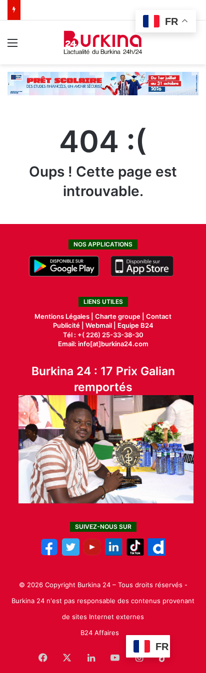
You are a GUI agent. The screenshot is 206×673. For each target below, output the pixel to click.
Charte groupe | (120, 316)
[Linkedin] (113, 553)
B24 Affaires (99, 633)
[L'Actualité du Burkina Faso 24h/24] (103, 42)
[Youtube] (92, 553)
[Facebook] (49, 553)
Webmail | (101, 325)
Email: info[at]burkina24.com (103, 344)
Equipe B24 (135, 325)
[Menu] (13, 46)
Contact (159, 316)
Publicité (66, 325)
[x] (71, 553)
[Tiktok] (135, 553)
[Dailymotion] (157, 553)
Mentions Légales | (64, 316)
